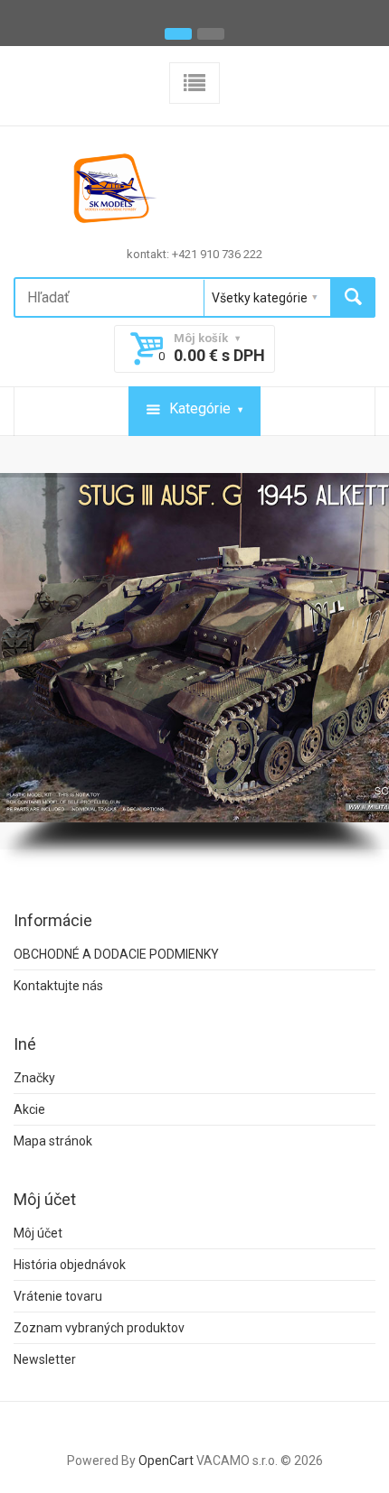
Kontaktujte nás (58, 985)
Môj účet (38, 1233)
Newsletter (45, 1359)
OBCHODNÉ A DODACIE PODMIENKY (116, 954)
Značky (34, 1078)
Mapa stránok (53, 1141)
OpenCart (166, 1460)
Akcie (29, 1109)
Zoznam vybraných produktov (99, 1328)
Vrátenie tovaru (58, 1296)
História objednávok (70, 1264)
